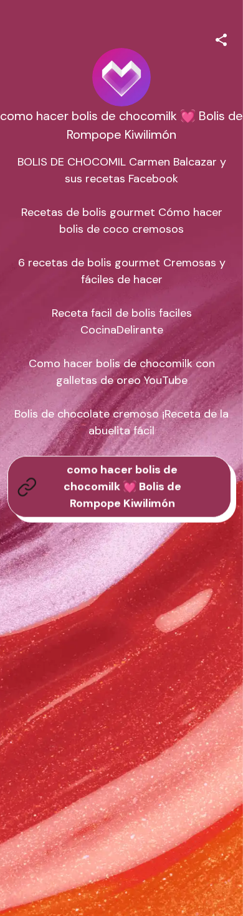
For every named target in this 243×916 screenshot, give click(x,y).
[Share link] (221, 38)
